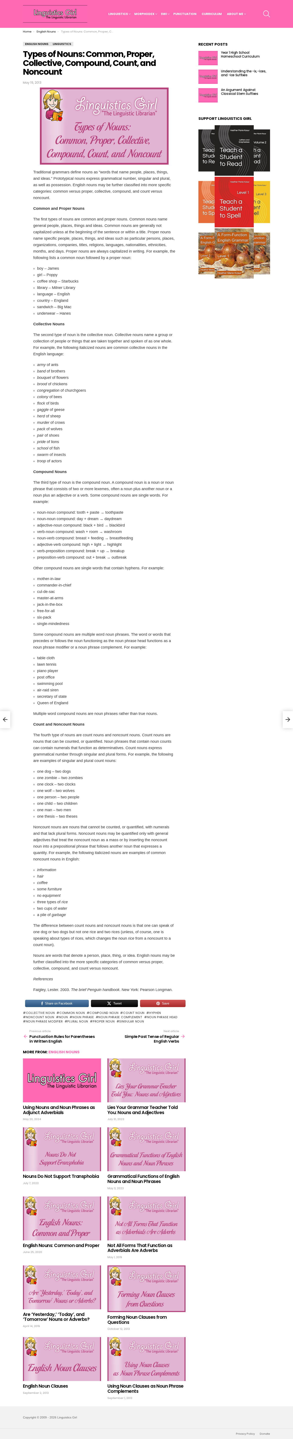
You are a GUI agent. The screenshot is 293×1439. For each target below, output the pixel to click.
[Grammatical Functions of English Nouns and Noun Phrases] (146, 1149)
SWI (164, 14)
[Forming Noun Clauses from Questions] (146, 1288)
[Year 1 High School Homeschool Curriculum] (208, 58)
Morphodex (144, 14)
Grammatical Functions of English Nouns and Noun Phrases (143, 1179)
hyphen (155, 1013)
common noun (72, 1013)
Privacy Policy (245, 1434)
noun (63, 1017)
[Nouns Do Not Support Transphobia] (62, 1149)
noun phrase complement (120, 1017)
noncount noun (40, 1017)
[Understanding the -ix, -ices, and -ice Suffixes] (208, 77)
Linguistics (118, 14)
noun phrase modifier (44, 1021)
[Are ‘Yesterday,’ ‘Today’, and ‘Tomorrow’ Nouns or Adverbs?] (62, 1287)
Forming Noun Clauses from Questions (137, 1319)
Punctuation (184, 14)
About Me (235, 14)
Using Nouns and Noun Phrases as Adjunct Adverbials (59, 1110)
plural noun (77, 1021)
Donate (265, 1434)
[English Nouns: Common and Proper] (62, 1218)
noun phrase (83, 1017)
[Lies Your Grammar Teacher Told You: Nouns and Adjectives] (146, 1080)
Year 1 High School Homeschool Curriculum (240, 55)
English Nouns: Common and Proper (61, 1245)
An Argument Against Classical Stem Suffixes (239, 92)
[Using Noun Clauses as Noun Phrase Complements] (146, 1359)
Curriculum (212, 14)
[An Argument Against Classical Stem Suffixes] (208, 95)
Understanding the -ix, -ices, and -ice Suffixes (243, 73)
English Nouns (64, 1052)
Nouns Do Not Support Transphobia (61, 1176)
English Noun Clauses (45, 1386)
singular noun (131, 1021)
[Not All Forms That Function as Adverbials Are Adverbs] (146, 1218)
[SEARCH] (266, 14)
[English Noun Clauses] (62, 1359)
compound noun (103, 1013)
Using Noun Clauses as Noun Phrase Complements (145, 1388)
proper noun (104, 1021)
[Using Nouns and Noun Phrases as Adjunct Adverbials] (62, 1080)
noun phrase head (162, 1017)
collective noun (40, 1013)
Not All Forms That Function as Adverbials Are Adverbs (139, 1248)
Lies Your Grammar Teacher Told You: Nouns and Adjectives (142, 1110)
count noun (134, 1013)
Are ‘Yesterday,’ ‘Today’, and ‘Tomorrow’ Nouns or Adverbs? (56, 1317)
